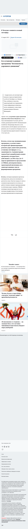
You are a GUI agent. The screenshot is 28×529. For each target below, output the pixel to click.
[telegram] (16, 235)
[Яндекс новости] (20, 55)
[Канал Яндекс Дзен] (7, 58)
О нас (3, 454)
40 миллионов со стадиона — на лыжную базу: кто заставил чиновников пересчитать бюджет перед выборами (13, 269)
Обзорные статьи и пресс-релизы (8, 468)
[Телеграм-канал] (7, 446)
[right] (26, 20)
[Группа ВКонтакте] (7, 55)
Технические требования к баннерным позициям (11, 471)
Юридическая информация (7, 459)
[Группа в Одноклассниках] (5, 446)
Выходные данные (5, 476)
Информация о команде (6, 461)
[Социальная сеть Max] (20, 58)
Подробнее (9, 501)
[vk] (12, 235)
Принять (23, 23)
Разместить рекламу (5, 473)
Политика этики (5, 456)
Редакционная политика (6, 464)
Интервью (18, 20)
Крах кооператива (10, 20)
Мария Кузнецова (15, 37)
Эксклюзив (3, 20)
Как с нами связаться (6, 466)
